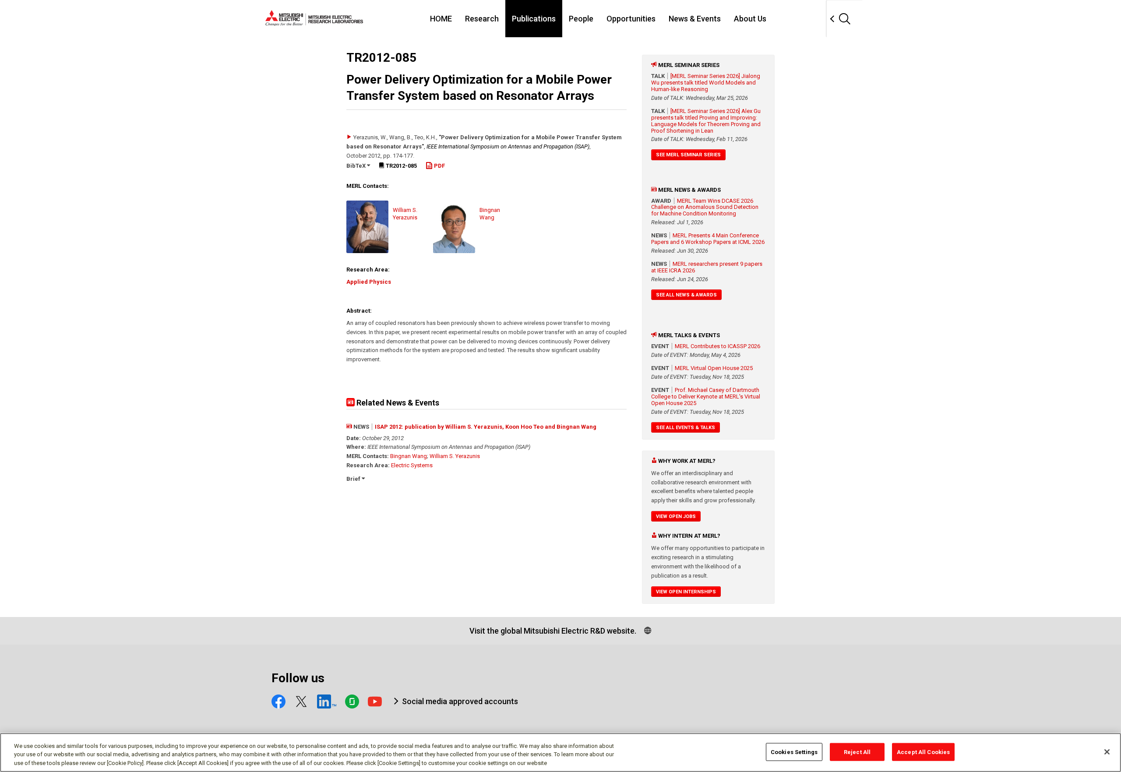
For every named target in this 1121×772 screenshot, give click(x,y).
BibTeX (356, 165)
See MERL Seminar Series (688, 155)
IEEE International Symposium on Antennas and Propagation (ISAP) (508, 146)
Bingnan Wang (408, 456)
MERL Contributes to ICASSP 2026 (717, 346)
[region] (560, 752)
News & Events (695, 18)
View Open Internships (686, 592)
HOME (441, 18)
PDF (439, 165)
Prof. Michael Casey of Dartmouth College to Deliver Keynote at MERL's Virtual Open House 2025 (705, 396)
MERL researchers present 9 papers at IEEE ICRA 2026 (706, 267)
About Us (750, 18)
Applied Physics (368, 281)
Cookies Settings (794, 751)
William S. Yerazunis (455, 456)
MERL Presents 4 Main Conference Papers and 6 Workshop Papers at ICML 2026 (708, 238)
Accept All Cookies (923, 751)
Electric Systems (412, 465)
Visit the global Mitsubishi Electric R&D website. (552, 630)
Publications (534, 18)
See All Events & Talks (685, 427)
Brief (354, 479)
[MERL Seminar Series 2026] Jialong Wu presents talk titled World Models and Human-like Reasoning (705, 82)
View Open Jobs (676, 516)
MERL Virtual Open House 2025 (714, 368)
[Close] (1107, 751)
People (581, 18)
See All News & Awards (686, 295)
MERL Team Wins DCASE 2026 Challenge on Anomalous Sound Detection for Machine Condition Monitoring (704, 207)
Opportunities (631, 18)
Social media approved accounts (460, 701)
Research (482, 18)
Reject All (857, 751)
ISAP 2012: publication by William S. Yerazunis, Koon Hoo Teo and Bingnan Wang (485, 426)
